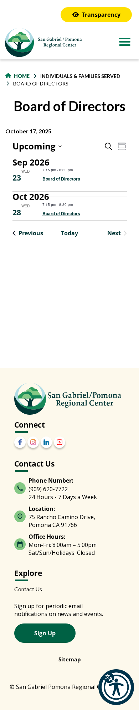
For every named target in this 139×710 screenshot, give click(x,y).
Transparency (101, 15)
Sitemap (69, 659)
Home (22, 76)
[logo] (43, 43)
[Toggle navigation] (124, 42)
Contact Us (28, 589)
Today (69, 233)
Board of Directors (61, 179)
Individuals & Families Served (80, 76)
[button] (116, 687)
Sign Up (45, 633)
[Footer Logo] (67, 399)
